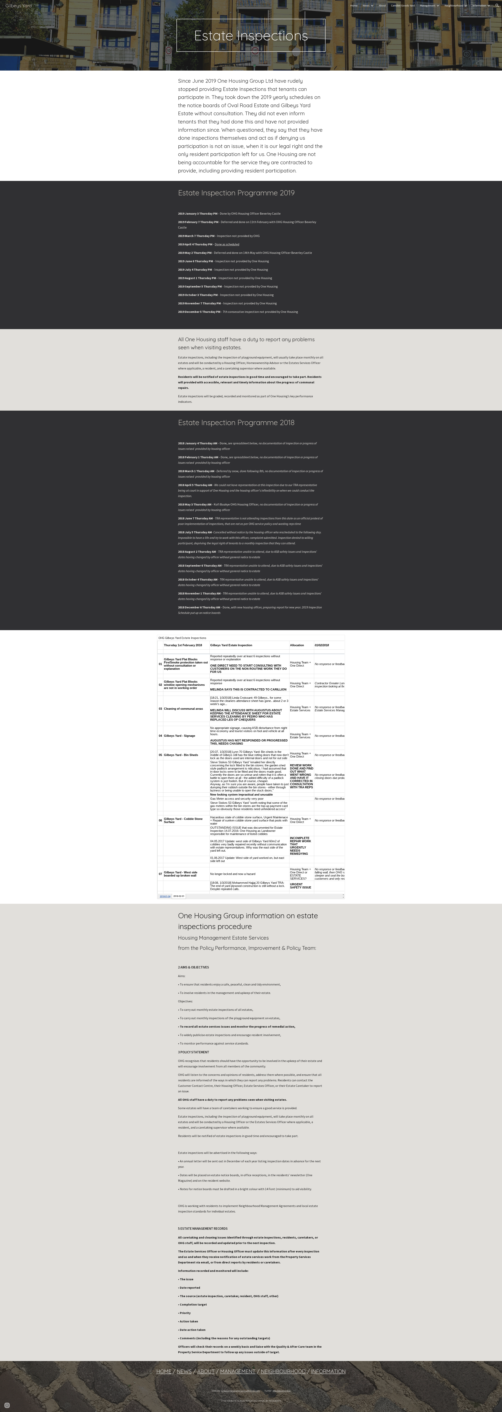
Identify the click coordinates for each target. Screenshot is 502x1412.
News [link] (366, 5)
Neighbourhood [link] (454, 5)
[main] (251, 35)
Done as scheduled (227, 244)
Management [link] (427, 5)
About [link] (382, 5)
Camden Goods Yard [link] (403, 5)
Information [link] (479, 5)
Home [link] (353, 5)
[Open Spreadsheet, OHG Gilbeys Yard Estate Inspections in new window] (337, 640)
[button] (497, 5)
